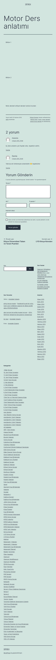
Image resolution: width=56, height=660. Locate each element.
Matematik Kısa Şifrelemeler (12, 547)
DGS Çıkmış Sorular (10, 450)
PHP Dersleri (7, 574)
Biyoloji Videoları (9, 437)
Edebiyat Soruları (9, 462)
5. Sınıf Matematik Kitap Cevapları (14, 390)
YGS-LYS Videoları (9, 639)
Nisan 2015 (40, 299)
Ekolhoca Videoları (9, 472)
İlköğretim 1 (7, 494)
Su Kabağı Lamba (42, 284)
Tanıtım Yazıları (8, 599)
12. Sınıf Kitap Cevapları (11, 377)
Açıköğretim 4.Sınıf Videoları (12, 425)
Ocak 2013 (40, 337)
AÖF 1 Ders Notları (9, 430)
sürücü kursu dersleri (36, 121)
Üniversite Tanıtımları (10, 629)
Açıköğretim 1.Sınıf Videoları (12, 417)
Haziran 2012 (41, 354)
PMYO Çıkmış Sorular (10, 579)
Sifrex (28, 4)
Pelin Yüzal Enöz (9, 569)
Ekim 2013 (40, 314)
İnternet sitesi (10, 210)
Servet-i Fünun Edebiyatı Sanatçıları (15, 589)
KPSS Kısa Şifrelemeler (11, 524)
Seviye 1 (6, 591)
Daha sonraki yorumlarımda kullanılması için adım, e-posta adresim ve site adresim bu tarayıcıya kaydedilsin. (28, 220)
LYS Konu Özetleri (9, 537)
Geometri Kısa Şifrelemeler (12, 487)
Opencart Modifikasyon (11, 559)
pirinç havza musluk (10, 303)
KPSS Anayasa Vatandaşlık (12, 514)
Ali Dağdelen (7, 427)
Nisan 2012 (40, 359)
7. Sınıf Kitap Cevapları (10, 395)
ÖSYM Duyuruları (9, 564)
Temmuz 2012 (41, 351)
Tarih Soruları (8, 609)
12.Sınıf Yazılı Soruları (10, 380)
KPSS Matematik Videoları (12, 527)
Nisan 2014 (40, 304)
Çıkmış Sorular (8, 440)
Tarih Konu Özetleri (9, 606)
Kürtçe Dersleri (8, 532)
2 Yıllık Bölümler (8, 382)
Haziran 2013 (41, 324)
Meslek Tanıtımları (9, 552)
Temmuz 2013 (41, 321)
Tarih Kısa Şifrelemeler (10, 604)
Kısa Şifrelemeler (9, 512)
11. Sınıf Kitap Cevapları (11, 375)
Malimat (6, 539)
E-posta (32, 201)
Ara (5, 265)
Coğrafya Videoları (9, 444)
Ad (7, 201)
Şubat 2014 (40, 307)
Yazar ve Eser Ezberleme (11, 634)
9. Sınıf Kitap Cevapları (11, 410)
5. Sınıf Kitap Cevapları (11, 387)
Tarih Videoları (8, 611)
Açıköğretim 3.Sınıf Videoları (12, 422)
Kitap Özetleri (8, 509)
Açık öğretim (7, 412)
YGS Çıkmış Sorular (9, 636)
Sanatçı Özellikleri (9, 587)
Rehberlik (6, 582)
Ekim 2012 (40, 344)
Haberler (6, 489)
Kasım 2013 (40, 312)
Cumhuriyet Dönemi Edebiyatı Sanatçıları (16, 447)
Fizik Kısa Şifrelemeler (10, 482)
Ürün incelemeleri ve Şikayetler (13, 631)
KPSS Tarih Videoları (10, 529)
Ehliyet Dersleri (34, 117)
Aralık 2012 (40, 339)
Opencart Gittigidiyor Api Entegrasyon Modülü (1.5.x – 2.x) (43, 271)
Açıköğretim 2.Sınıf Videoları (12, 420)
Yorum (8, 183)
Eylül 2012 (40, 346)
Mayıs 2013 (40, 327)
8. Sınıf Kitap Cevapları (11, 407)
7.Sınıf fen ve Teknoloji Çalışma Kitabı (15, 397)
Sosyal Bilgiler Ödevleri (11, 596)
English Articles (8, 474)
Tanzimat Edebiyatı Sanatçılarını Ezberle (16, 601)
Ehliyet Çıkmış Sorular (10, 467)
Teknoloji (6, 614)
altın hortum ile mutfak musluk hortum (15, 312)
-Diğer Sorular (8, 370)
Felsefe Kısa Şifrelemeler (11, 477)
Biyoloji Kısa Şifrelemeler (11, 435)
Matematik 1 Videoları (10, 542)
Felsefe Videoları (9, 479)
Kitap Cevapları (8, 507)
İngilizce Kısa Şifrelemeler (11, 499)
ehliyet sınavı (34, 119)
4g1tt (7, 119)
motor (39, 119)
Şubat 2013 (40, 334)
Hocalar (6, 492)
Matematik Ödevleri (10, 549)
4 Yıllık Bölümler (8, 385)
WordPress (7, 653)
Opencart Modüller (9, 562)
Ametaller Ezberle (14, 299)
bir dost (6, 319)
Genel (5, 484)
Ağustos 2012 (41, 349)
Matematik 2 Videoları (10, 544)
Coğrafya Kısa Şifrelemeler (12, 442)
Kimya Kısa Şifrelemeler (11, 504)
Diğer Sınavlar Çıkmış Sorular (12, 452)
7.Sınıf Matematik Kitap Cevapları (14, 402)
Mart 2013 (40, 331)
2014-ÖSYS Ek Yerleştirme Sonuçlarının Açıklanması (44, 276)
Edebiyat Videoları (9, 464)
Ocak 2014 (40, 309)
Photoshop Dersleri (9, 572)
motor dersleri (46, 119)
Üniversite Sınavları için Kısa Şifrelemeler (16, 624)
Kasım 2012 (40, 341)
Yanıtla (8, 150)
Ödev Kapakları (8, 554)
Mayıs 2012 (40, 356)
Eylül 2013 (40, 317)
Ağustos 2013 (41, 319)
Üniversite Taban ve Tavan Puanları (14, 626)
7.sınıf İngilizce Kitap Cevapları (13, 400)
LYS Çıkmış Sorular (9, 534)
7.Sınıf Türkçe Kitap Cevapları (13, 405)
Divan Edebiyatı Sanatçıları (12, 454)
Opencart (7, 557)
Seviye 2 (6, 594)
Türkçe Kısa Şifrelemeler (11, 616)
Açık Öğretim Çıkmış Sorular (12, 415)
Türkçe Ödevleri (8, 619)
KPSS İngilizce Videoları (11, 522)
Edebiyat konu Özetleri (11, 459)
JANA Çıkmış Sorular (10, 502)
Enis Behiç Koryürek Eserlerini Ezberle (43, 287)
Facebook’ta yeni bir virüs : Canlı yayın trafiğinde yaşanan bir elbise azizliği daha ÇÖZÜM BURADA (19, 306)
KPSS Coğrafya (8, 519)
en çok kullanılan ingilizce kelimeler (42, 281)
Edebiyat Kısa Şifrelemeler (12, 457)
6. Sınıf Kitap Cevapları (11, 392)
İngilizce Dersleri (9, 497)
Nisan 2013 (40, 329)
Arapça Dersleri (8, 432)
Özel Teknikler (8, 567)
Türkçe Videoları (9, 621)
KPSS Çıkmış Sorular (10, 517)
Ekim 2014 (40, 302)
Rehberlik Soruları (9, 584)
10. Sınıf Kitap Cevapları (11, 372)
